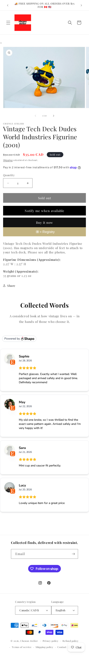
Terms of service (21, 647)
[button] (8, 22)
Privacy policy (51, 640)
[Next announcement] (81, 5)
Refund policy (70, 640)
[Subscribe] (73, 554)
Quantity (9, 175)
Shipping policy (44, 647)
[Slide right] (53, 115)
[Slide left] (35, 115)
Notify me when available (44, 211)
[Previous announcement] (7, 5)
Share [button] (11, 286)
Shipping (8, 160)
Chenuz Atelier (29, 640)
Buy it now (44, 222)
